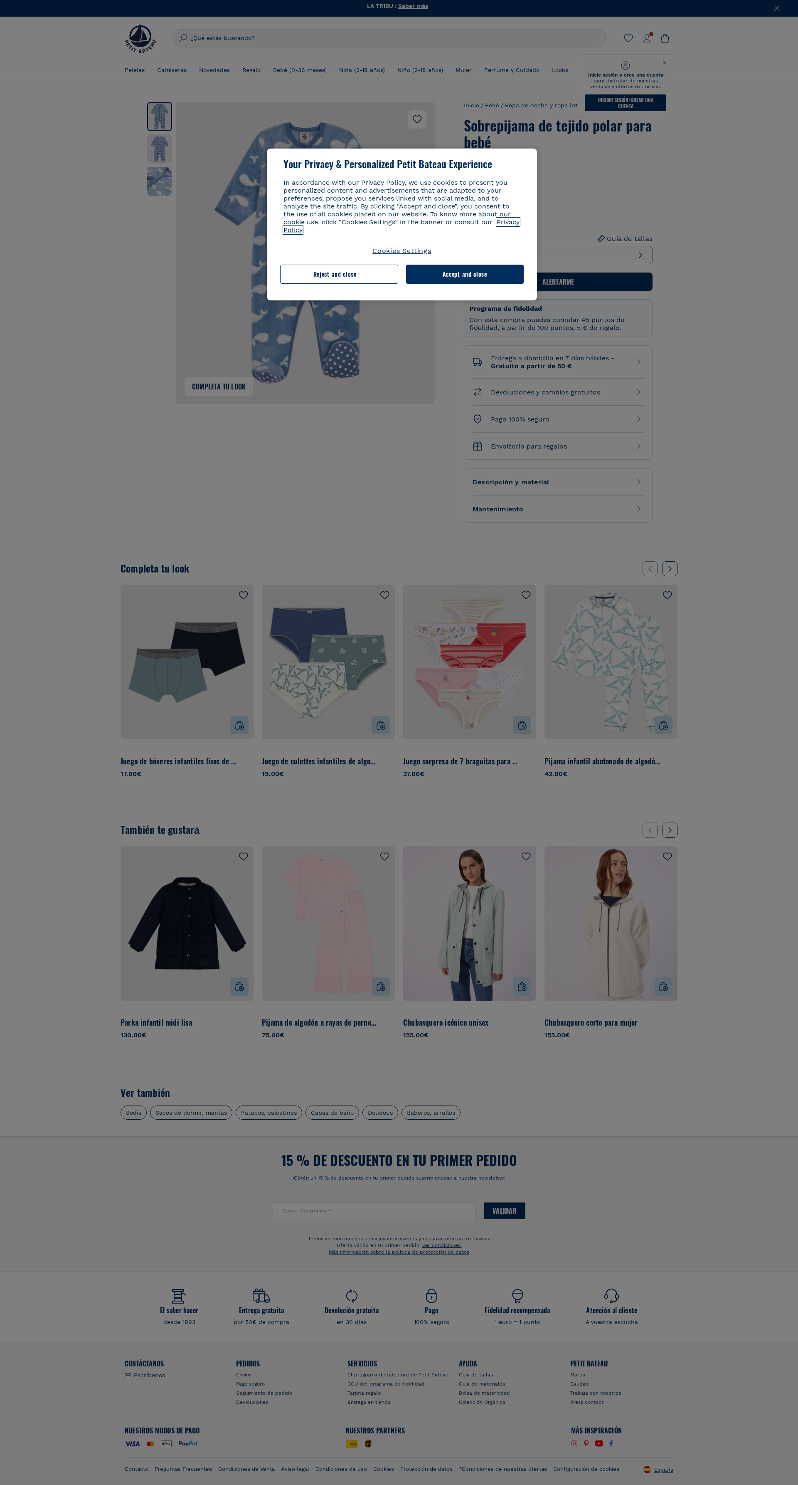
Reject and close (335, 274)
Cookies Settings (401, 251)
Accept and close (465, 274)
